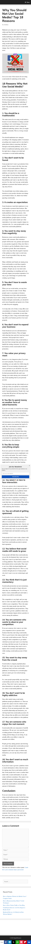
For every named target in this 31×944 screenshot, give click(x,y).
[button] (15, 467)
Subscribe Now (15, 476)
